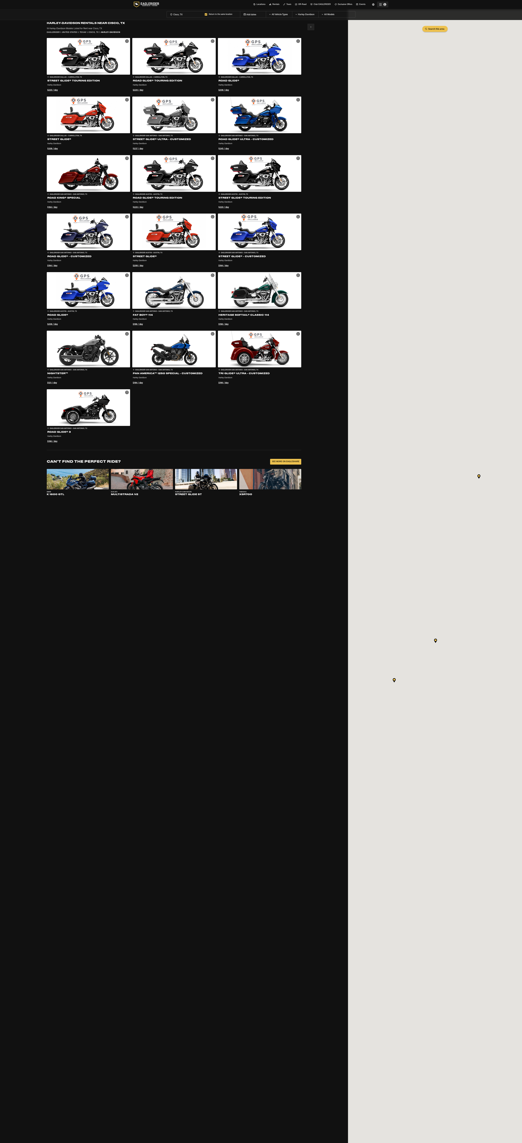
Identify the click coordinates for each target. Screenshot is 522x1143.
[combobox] (185, 14)
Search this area (436, 29)
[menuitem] (259, 4)
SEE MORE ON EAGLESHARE (285, 462)
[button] (88, 65)
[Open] (318, 14)
